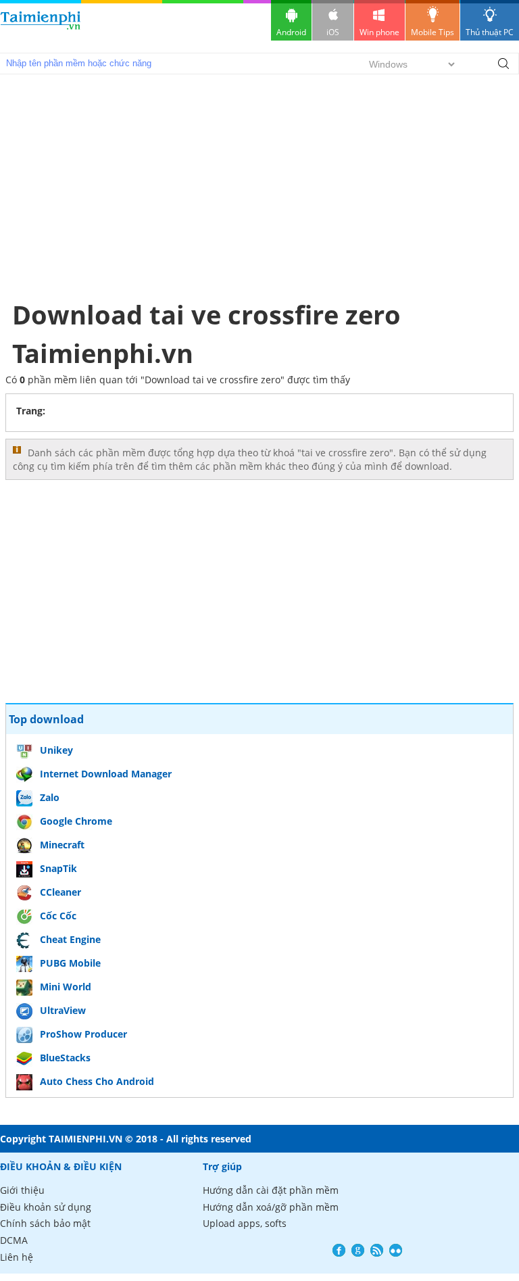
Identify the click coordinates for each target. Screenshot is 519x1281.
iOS (332, 32)
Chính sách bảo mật (45, 1223)
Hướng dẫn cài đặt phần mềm (271, 1190)
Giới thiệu (22, 1190)
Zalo (49, 797)
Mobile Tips (432, 32)
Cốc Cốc (58, 915)
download (40, 27)
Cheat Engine (70, 939)
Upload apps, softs (245, 1223)
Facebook (338, 1250)
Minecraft (62, 844)
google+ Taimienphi (357, 1250)
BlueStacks (65, 1057)
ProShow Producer (83, 1034)
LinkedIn (395, 1250)
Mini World (65, 986)
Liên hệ (16, 1257)
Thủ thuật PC (490, 32)
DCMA (14, 1240)
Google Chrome (76, 821)
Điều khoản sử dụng (45, 1207)
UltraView (63, 1010)
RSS (376, 1250)
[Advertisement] (259, 186)
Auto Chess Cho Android (97, 1081)
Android (291, 32)
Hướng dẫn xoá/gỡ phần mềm (271, 1207)
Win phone (379, 32)
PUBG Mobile (70, 963)
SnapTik (58, 868)
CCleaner (60, 892)
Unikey (56, 750)
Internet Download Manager (106, 773)
